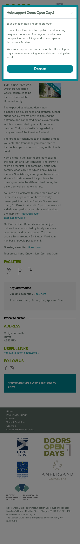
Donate (40, 69)
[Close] (72, 12)
